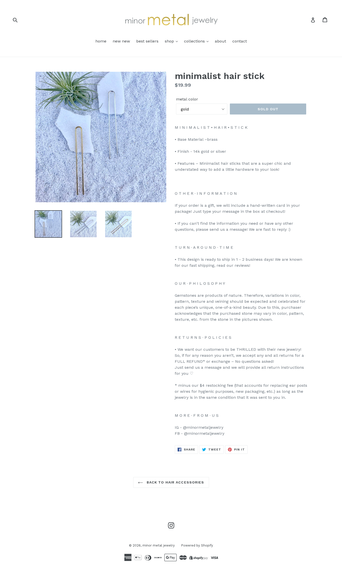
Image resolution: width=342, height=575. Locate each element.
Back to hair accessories (174, 482)
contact (239, 41)
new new (121, 41)
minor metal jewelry (158, 545)
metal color (187, 99)
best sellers (147, 41)
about (220, 41)
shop (170, 41)
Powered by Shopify (197, 545)
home (100, 41)
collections (195, 41)
